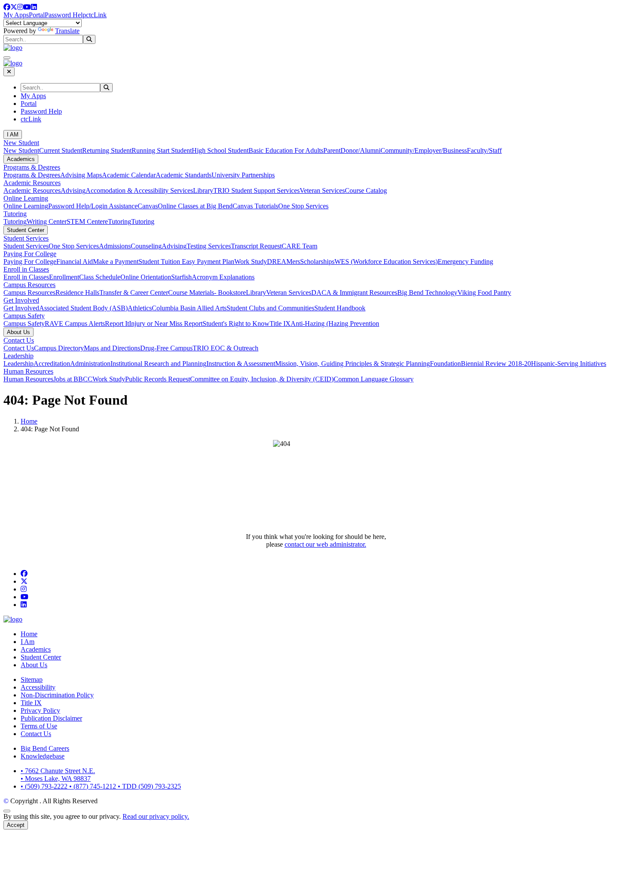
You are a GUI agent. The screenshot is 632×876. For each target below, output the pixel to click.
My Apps (16, 15)
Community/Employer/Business (423, 150)
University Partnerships (243, 175)
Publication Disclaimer (51, 718)
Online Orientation (145, 277)
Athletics (140, 308)
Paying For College (29, 253)
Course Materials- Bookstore (207, 292)
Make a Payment (115, 261)
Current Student (60, 150)
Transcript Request (256, 246)
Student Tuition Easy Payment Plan (186, 261)
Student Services (26, 238)
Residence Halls (77, 292)
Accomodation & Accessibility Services (139, 190)
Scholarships (317, 261)
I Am (27, 641)
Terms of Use (39, 726)
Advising (73, 190)
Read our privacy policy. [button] (156, 816)
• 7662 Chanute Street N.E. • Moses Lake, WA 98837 (58, 774)
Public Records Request (157, 379)
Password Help (65, 15)
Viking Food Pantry (484, 292)
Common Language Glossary (374, 379)
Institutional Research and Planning (158, 363)
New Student (21, 142)
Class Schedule (99, 277)
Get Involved (21, 300)
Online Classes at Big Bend (195, 206)
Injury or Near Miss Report (165, 323)
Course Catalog (366, 190)
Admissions (115, 246)
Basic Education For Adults (286, 150)
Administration (90, 363)
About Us (18, 332)
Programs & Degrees (31, 167)
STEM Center (86, 221)
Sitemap (32, 679)
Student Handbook (339, 308)
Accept (16, 825)
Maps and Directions (112, 348)
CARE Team (299, 246)
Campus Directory (59, 348)
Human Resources (28, 371)
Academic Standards (184, 175)
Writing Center (47, 221)
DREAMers (283, 261)
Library (203, 190)
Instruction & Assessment (240, 363)
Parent (332, 150)
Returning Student (107, 150)
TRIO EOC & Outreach (225, 348)
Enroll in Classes (26, 269)
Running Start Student (162, 150)
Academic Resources (32, 182)
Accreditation (52, 363)
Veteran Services (322, 190)
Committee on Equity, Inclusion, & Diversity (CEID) (262, 379)
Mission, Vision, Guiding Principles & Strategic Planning (352, 363)
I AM (12, 134)
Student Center (25, 230)
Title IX (280, 323)
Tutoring (15, 213)
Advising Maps (81, 175)
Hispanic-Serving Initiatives (568, 363)
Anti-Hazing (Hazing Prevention (335, 323)
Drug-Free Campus (166, 348)
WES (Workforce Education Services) (386, 261)
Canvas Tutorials (255, 206)
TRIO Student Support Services (256, 190)
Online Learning (25, 198)
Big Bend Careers (45, 748)
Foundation (445, 363)
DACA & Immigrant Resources (354, 292)
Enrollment (64, 277)
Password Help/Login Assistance (93, 206)
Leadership (18, 355)
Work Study (250, 261)
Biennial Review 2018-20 (496, 363)
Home (29, 421)
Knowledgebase (42, 756)
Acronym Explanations (223, 277)
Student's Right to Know (236, 323)
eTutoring (118, 221)
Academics (21, 159)
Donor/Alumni (360, 150)
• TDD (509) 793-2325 (149, 786)
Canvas (148, 206)
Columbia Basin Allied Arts (189, 308)
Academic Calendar (129, 175)
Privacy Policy (40, 710)
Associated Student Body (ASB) (83, 308)
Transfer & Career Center (133, 292)
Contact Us (18, 340)
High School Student (220, 150)
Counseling (146, 246)
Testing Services (209, 246)
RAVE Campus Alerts (75, 323)
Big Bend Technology (427, 292)
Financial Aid (74, 261)
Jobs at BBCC (72, 379)
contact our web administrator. (325, 544)
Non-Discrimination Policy (57, 695)
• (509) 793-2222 (45, 786)
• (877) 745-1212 (93, 786)
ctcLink (96, 15)
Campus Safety (24, 315)
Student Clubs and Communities (270, 308)
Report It (117, 323)
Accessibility (38, 687)
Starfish (181, 277)
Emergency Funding (465, 261)
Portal (37, 15)
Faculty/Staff (484, 150)
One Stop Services (303, 206)
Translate (67, 30)
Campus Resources (29, 284)
